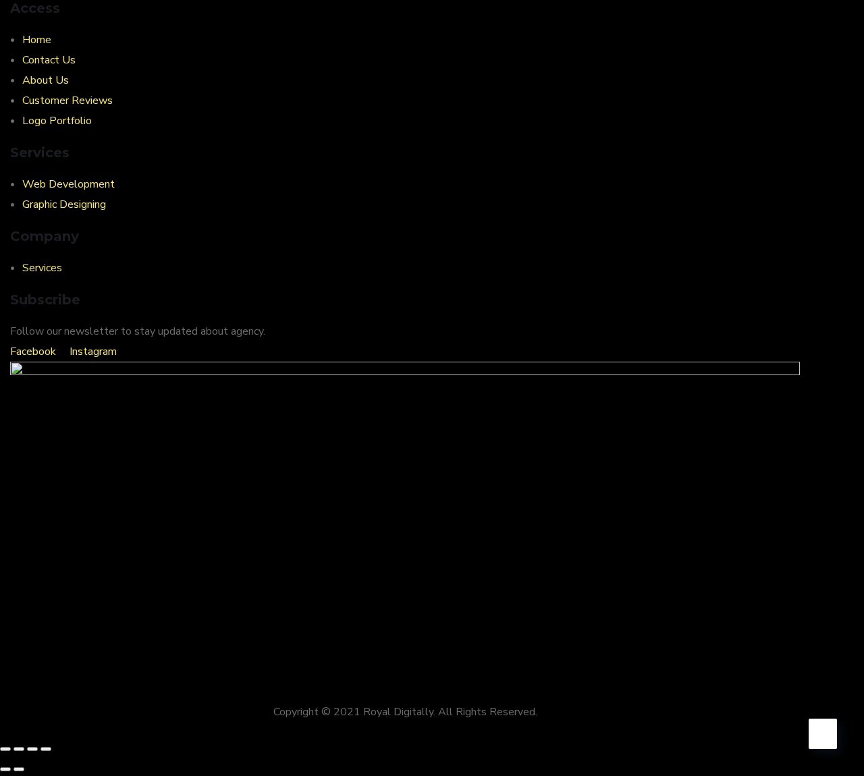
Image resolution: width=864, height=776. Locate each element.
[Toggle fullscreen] (19, 749)
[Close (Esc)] (45, 749)
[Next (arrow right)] (19, 769)
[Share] (32, 749)
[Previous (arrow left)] (5, 769)
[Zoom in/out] (5, 749)
